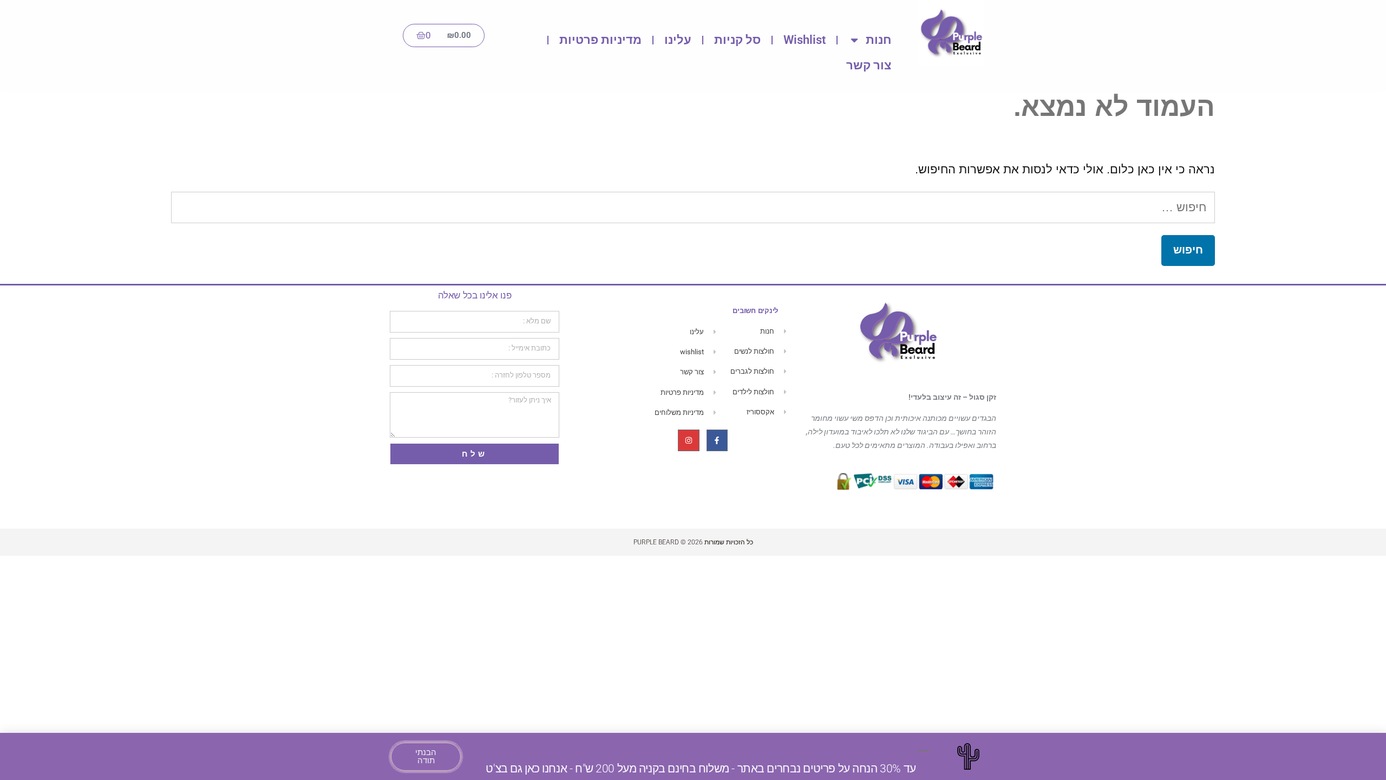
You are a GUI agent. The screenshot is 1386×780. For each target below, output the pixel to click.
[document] (693, 390)
